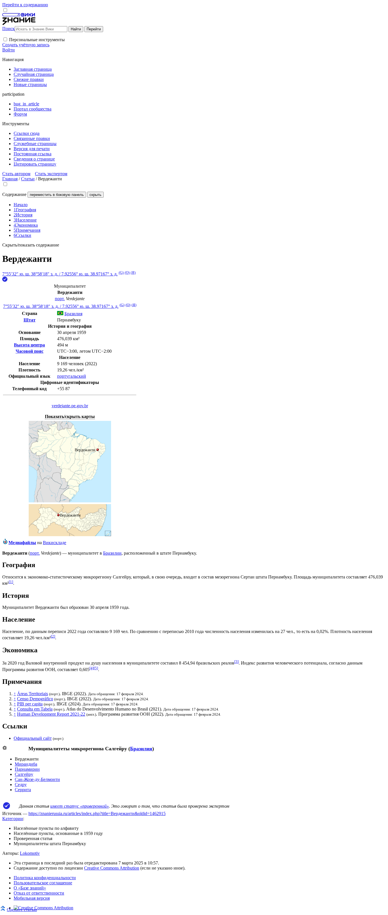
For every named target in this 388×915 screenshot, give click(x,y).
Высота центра (29, 344)
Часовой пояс (29, 351)
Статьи (28, 178)
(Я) (133, 272)
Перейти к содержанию (25, 4)
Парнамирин (27, 769)
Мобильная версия (32, 898)
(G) (121, 272)
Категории (12, 818)
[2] (53, 636)
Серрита (23, 789)
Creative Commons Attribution (111, 868)
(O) (127, 272)
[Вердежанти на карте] (70, 500)
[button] (5, 39)
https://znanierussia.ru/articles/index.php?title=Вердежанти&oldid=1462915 (97, 813)
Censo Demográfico (35, 698)
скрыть (95, 195)
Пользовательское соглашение (43, 882)
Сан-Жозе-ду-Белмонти (37, 779)
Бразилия (141, 748)
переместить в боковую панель (57, 195)
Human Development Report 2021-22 (51, 714)
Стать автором (16, 173)
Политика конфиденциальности (45, 877)
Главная (10, 178)
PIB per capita (30, 703)
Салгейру (24, 774)
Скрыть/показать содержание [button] (30, 245)
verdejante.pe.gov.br (70, 405)
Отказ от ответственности (39, 893)
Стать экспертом (51, 173)
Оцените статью (22, 909)
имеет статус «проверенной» (79, 806)
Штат (30, 319)
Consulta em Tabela (35, 709)
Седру (21, 784)
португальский (71, 376)
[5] (96, 668)
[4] (91, 668)
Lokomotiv (30, 853)
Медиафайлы (22, 542)
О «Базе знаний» (30, 887)
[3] (236, 661)
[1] (11, 582)
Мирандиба (26, 764)
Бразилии (112, 553)
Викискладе (54, 542)
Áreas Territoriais (32, 693)
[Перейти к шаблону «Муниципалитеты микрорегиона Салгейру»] (5, 748)
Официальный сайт (33, 738)
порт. (60, 298)
